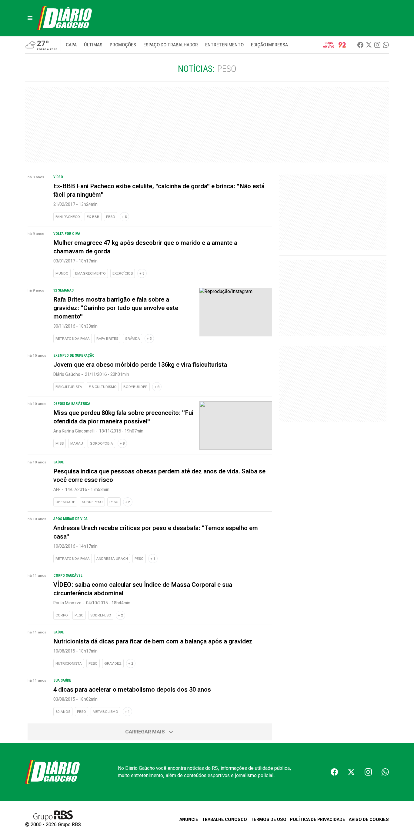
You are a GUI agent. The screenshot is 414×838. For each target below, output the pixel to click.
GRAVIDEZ (113, 663)
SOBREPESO (92, 502)
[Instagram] (377, 45)
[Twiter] (369, 45)
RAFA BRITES (107, 338)
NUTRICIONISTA (68, 663)
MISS (59, 443)
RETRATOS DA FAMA (72, 338)
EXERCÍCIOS (122, 273)
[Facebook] (360, 45)
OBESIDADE (65, 502)
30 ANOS (62, 711)
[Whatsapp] (386, 45)
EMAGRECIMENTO (90, 273)
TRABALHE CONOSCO (224, 819)
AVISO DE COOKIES (369, 819)
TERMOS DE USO (268, 819)
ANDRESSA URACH (112, 558)
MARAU (76, 443)
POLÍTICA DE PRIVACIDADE (317, 819)
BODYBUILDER (135, 387)
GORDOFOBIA (101, 443)
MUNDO (61, 273)
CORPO (61, 615)
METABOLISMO (105, 711)
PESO (110, 217)
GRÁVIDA (132, 338)
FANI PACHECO (67, 217)
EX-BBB (93, 217)
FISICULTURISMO (103, 387)
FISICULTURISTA (68, 387)
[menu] (30, 18)
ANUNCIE (188, 819)
